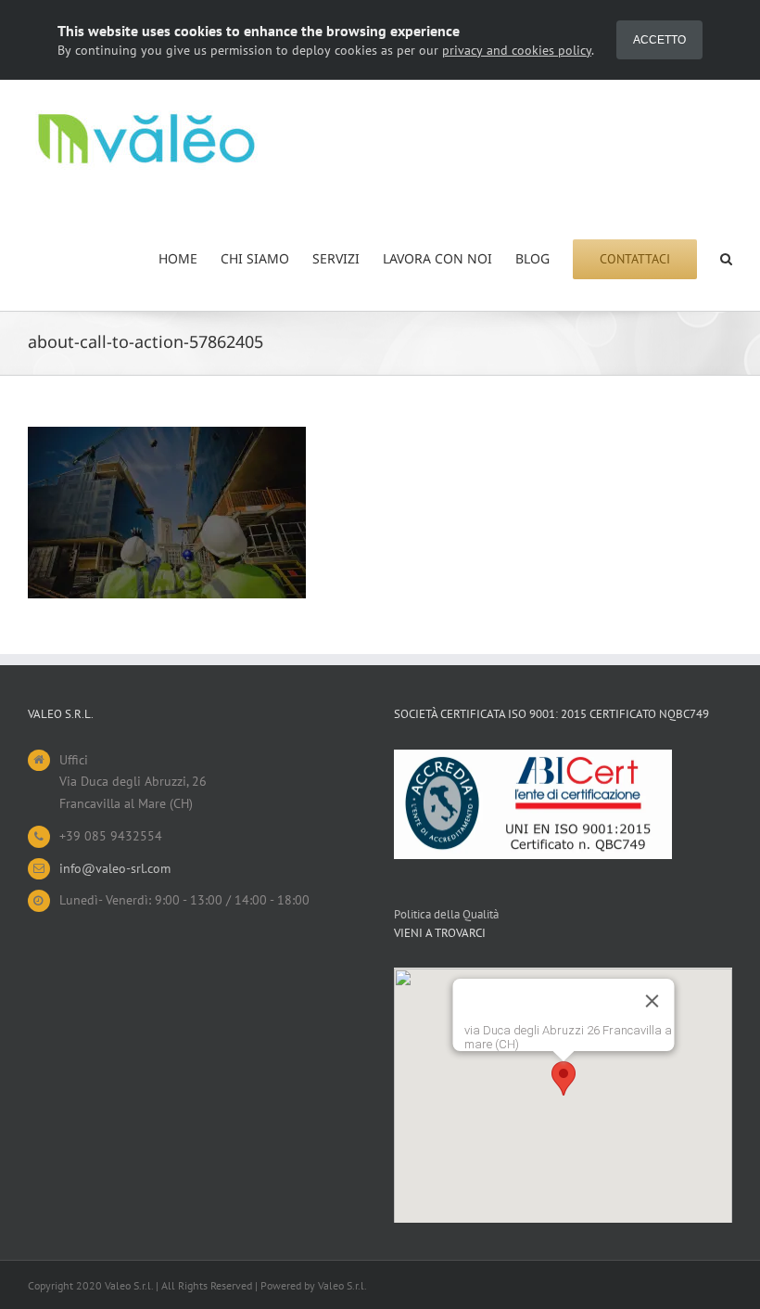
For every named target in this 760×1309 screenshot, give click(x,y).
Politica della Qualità (446, 914)
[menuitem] (189, 259)
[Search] (726, 259)
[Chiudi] (651, 1001)
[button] (563, 1078)
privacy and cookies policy (516, 50)
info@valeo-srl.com (115, 868)
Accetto (659, 39)
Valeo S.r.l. (342, 1285)
